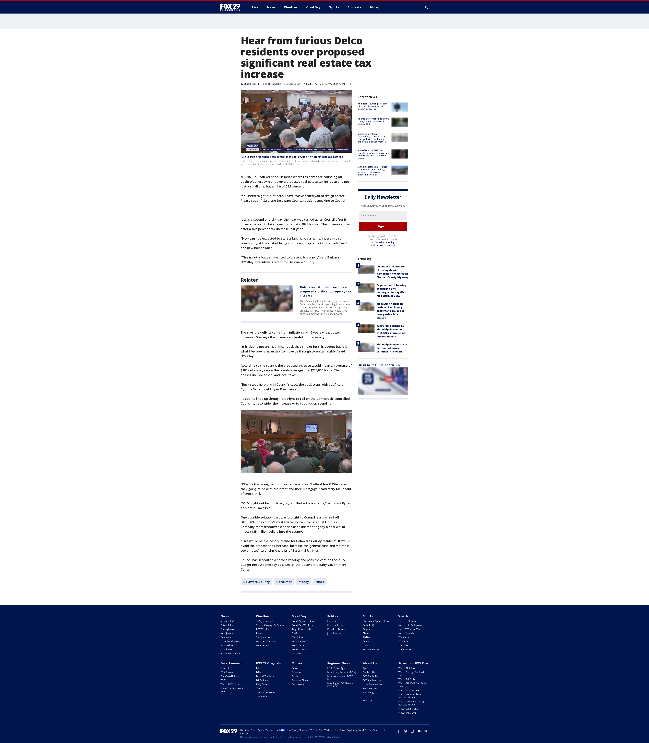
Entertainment (231, 663)
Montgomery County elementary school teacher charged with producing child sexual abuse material (372, 137)
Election (331, 621)
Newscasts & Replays (410, 625)
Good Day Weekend (303, 625)
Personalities (370, 688)
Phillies (366, 637)
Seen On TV (298, 645)
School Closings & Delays (270, 625)
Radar (259, 633)
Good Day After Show (304, 621)
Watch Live (298, 637)
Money (303, 582)
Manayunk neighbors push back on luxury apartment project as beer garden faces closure (390, 310)
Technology (298, 684)
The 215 (260, 688)
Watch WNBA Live (408, 708)
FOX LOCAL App (336, 668)
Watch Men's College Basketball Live (409, 696)
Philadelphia (226, 625)
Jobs (365, 696)
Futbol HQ (368, 625)
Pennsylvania (227, 629)
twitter (405, 731)
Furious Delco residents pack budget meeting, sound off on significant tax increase (292, 156)
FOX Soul (403, 641)
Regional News (338, 663)
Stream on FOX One (413, 663)
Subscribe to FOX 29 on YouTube (379, 365)
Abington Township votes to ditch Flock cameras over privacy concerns (373, 106)
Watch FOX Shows (230, 684)
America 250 (227, 621)
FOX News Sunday (230, 653)
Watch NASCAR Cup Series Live (412, 685)
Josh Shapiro (334, 633)
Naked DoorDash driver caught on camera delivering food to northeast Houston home (373, 154)
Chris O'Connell (251, 83)
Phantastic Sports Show (376, 621)
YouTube (403, 645)
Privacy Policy (386, 242)
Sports (368, 616)
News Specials (406, 633)
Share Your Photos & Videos (232, 690)
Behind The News (265, 676)
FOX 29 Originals (268, 663)
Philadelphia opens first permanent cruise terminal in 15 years (392, 348)
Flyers (366, 633)
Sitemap (367, 700)
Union (366, 645)
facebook (399, 731)
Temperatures (264, 637)
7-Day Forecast (264, 621)
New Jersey (226, 633)
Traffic (295, 633)
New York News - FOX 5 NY (340, 678)
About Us (370, 663)
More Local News (230, 641)
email (426, 731)
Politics (332, 616)
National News (228, 645)
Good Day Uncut (301, 649)
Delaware (225, 637)
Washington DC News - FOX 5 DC (340, 685)
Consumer (284, 582)
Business (296, 668)
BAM (258, 672)
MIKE (259, 668)
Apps (365, 668)
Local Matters (406, 649)
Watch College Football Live (411, 673)
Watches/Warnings (266, 641)
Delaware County (292, 83)
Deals (295, 676)
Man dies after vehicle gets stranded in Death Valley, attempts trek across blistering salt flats (372, 170)
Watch (403, 616)
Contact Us (369, 672)
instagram (412, 731)
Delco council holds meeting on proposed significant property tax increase (325, 291)
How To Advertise (372, 684)
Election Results (335, 625)
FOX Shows (226, 672)
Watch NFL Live (407, 668)
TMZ (223, 680)
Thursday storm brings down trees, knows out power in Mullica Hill (373, 121)
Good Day (299, 616)
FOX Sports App (371, 649)
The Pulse (261, 696)
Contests (225, 668)
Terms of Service (385, 245)
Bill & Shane (262, 680)
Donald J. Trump (336, 629)
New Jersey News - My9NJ (341, 672)
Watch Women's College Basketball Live (411, 703)
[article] (267, 298)
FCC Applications (372, 680)
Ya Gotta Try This (301, 641)
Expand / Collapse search (427, 7)
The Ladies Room (265, 692)
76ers (366, 641)
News (320, 582)
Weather (262, 616)
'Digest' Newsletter (302, 629)
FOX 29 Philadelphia (271, 83)
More (374, 7)
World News (227, 649)
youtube (419, 731)
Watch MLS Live (407, 712)
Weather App (263, 645)
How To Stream (407, 621)
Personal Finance (301, 680)
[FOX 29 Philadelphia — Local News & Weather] (231, 7)
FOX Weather (263, 629)
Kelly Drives (262, 684)
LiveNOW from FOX (409, 629)
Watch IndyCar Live (408, 690)
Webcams (403, 637)
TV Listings (369, 692)
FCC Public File (371, 676)
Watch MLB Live (407, 679)
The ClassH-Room (230, 676)
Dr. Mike (296, 653)
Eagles (366, 629)
